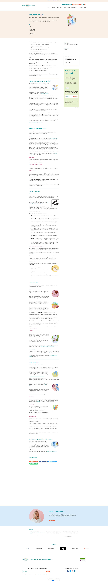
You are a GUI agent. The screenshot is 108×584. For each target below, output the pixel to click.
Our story (48, 7)
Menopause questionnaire (67, 4)
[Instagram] (72, 571)
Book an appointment (76, 4)
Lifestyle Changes (32, 30)
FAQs (85, 7)
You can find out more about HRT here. (36, 122)
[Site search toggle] (81, 4)
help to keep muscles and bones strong (48, 346)
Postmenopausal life (68, 58)
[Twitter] (70, 571)
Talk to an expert (32, 33)
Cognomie (38, 401)
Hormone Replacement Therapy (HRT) (70, 59)
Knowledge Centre (67, 7)
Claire (30, 385)
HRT (30, 26)
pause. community (74, 7)
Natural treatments (33, 29)
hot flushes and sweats (54, 138)
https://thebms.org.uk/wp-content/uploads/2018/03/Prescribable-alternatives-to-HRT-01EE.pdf (37, 533)
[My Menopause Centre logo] (28, 6)
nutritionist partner (34, 328)
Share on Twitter (52, 461)
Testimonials (80, 7)
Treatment (53, 7)
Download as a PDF (34, 461)
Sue (45, 384)
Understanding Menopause (69, 61)
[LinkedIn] (74, 571)
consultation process (44, 93)
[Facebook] (68, 571)
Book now (52, 520)
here (57, 151)
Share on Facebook (44, 461)
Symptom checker (59, 7)
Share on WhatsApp (34, 463)
